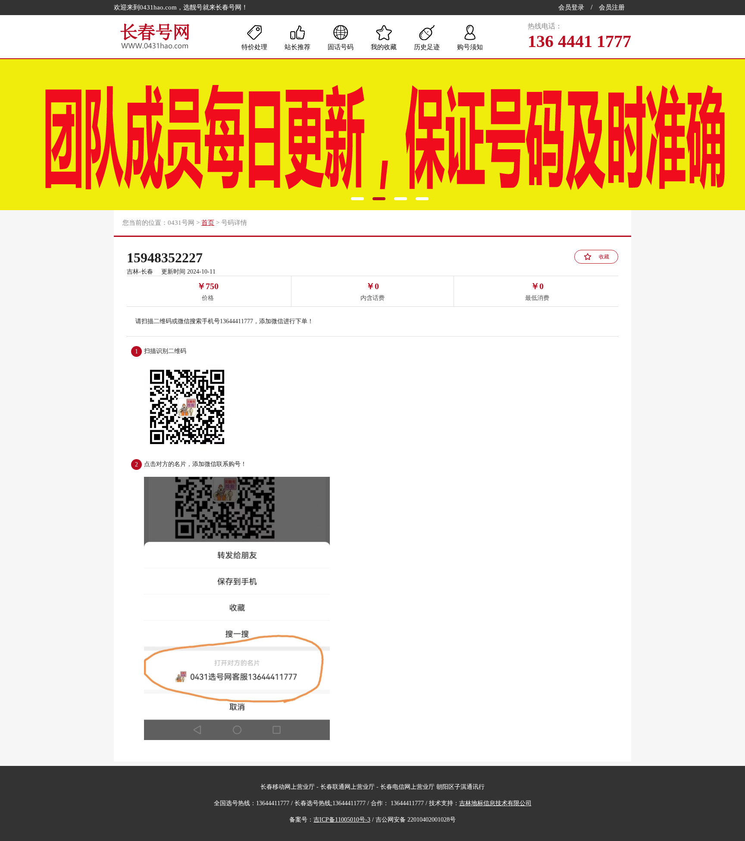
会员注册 (612, 7)
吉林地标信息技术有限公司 (495, 803)
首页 (207, 222)
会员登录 (571, 7)
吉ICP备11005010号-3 (341, 819)
